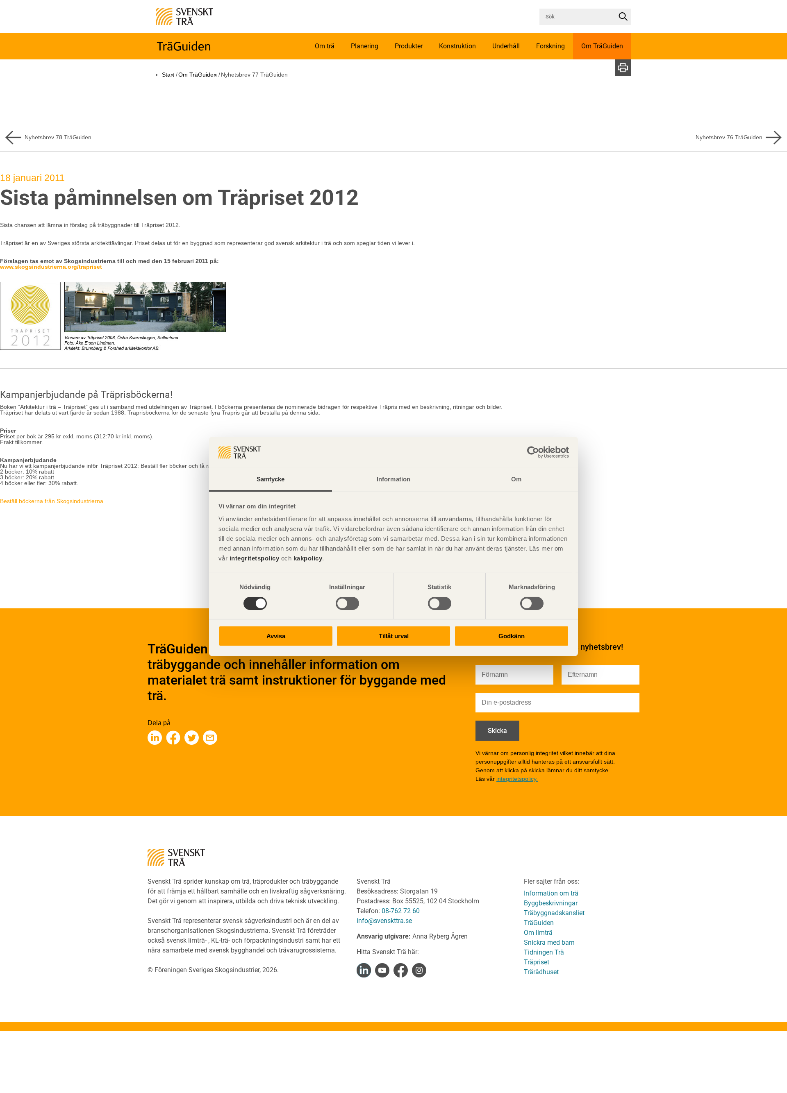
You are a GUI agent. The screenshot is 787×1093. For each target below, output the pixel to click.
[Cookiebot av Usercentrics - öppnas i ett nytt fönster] (533, 452)
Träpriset (536, 962)
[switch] (347, 603)
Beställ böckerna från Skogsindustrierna (51, 501)
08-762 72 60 (401, 911)
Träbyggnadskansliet (554, 913)
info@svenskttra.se (384, 921)
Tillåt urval (394, 636)
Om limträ (538, 933)
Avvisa (275, 636)
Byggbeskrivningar (551, 903)
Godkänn (511, 636)
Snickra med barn (549, 942)
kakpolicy (308, 558)
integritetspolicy (253, 558)
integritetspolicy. (517, 779)
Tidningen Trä (544, 952)
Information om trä (551, 893)
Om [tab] (516, 479)
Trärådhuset (541, 972)
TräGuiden (539, 923)
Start (168, 74)
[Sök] (623, 17)
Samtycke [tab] (271, 479)
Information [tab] (393, 479)
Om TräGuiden (197, 74)
